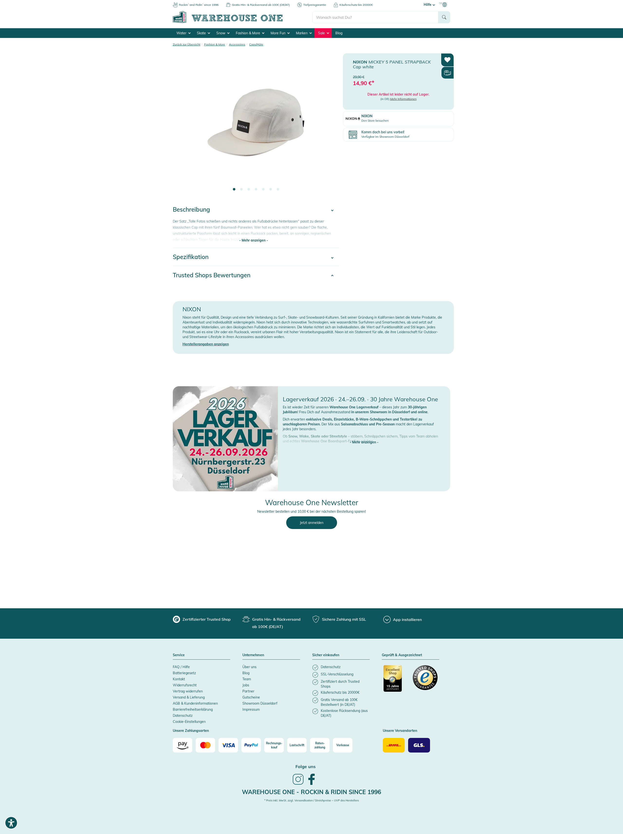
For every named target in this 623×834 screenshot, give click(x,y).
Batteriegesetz (184, 673)
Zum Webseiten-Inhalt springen (24, 2)
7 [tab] (277, 189)
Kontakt (179, 679)
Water (181, 33)
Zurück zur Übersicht (186, 44)
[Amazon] (182, 745)
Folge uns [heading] (305, 766)
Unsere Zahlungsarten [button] (191, 731)
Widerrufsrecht (185, 685)
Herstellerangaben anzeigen (206, 344)
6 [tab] (270, 189)
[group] (202, 619)
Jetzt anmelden (311, 522)
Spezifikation (191, 256)
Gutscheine (251, 697)
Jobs (245, 685)
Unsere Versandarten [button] (400, 731)
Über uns (249, 667)
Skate (202, 33)
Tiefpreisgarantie (314, 5)
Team (246, 679)
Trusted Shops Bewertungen (211, 275)
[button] (364, 437)
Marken (302, 33)
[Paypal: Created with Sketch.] (251, 745)
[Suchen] (444, 17)
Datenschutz (182, 715)
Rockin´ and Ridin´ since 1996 (199, 5)
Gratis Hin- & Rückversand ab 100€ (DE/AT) (261, 5)
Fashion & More (248, 33)
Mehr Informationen (403, 99)
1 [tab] (234, 189)
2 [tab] (241, 189)
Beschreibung (191, 209)
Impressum (251, 709)
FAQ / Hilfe (181, 667)
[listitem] (341, 667)
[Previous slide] (181, 125)
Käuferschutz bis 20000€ (356, 5)
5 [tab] (263, 189)
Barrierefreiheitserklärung (193, 709)
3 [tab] (248, 189)
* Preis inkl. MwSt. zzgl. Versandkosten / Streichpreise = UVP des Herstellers (311, 800)
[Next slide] (330, 125)
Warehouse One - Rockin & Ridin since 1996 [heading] (311, 792)
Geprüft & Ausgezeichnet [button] (402, 655)
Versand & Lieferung (189, 697)
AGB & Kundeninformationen (195, 703)
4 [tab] (256, 189)
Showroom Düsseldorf (259, 703)
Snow (221, 33)
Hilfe (428, 4)
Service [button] (179, 655)
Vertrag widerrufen (188, 691)
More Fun (278, 33)
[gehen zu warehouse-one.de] (242, 22)
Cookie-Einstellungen (189, 721)
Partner (248, 691)
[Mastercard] (205, 745)
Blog (338, 33)
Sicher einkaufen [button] (325, 655)
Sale (322, 33)
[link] (298, 784)
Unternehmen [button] (253, 655)
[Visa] (228, 745)
